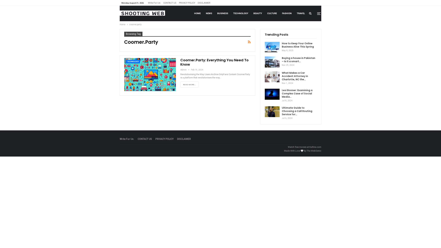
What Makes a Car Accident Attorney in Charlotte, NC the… (295, 76)
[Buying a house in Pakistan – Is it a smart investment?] (272, 62)
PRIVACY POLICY (187, 3)
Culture (272, 13)
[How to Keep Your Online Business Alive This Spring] (272, 47)
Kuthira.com (315, 147)
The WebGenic (314, 150)
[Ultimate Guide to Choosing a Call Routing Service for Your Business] (272, 111)
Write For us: (154, 3)
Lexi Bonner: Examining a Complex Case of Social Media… (297, 94)
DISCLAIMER (204, 3)
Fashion (287, 13)
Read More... (189, 84)
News (209, 13)
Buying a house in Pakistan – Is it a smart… (298, 59)
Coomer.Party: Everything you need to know (214, 62)
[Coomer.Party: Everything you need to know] (150, 74)
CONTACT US (169, 3)
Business (222, 13)
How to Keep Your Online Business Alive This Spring (298, 45)
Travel (301, 13)
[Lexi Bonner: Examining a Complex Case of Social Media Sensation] (272, 94)
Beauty (257, 13)
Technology (240, 13)
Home (197, 13)
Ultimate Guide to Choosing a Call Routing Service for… (297, 111)
